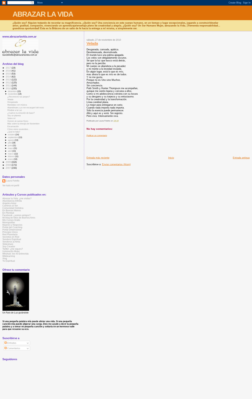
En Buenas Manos (11, 210)
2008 (8, 165)
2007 (8, 168)
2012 (8, 82)
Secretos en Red (10, 237)
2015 (8, 73)
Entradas (11, 343)
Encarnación (13, 126)
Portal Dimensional (12, 229)
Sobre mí (11, 118)
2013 (8, 79)
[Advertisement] (154, 145)
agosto (11, 140)
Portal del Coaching (12, 227)
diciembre (12, 91)
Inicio (171, 157)
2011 (8, 85)
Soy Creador (8, 246)
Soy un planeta (14, 115)
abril (10, 151)
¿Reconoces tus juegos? (18, 97)
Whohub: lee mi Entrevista (15, 253)
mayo (10, 148)
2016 (8, 70)
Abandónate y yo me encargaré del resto (25, 107)
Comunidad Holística (12, 208)
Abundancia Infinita (12, 201)
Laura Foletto (12, 180)
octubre (11, 134)
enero (11, 159)
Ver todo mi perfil (10, 185)
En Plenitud (8, 213)
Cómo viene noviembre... (18, 129)
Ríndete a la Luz (14, 110)
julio (10, 143)
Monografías (8, 222)
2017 (8, 68)
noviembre (13, 94)
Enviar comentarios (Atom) (116, 164)
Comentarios (13, 348)
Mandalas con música (17, 105)
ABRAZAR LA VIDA (43, 14)
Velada (92, 43)
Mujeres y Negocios (12, 225)
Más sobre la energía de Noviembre (23, 124)
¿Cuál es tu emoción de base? (21, 113)
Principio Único (10, 232)
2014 (8, 76)
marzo (11, 154)
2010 (8, 88)
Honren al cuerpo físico (17, 121)
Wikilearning (8, 256)
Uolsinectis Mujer (11, 251)
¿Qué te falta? (13, 132)
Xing (4, 258)
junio (10, 145)
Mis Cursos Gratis (11, 220)
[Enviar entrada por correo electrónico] (119, 121)
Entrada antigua (241, 157)
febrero (11, 156)
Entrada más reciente (98, 157)
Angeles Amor (9, 203)
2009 (8, 162)
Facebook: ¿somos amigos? (16, 215)
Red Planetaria (10, 234)
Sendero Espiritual (11, 239)
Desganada (12, 102)
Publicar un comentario (97, 135)
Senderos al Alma (11, 241)
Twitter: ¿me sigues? (12, 249)
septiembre (13, 137)
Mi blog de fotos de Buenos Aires (18, 217)
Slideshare (7, 244)
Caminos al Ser (10, 205)
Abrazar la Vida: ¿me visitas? (17, 198)
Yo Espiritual (8, 261)
